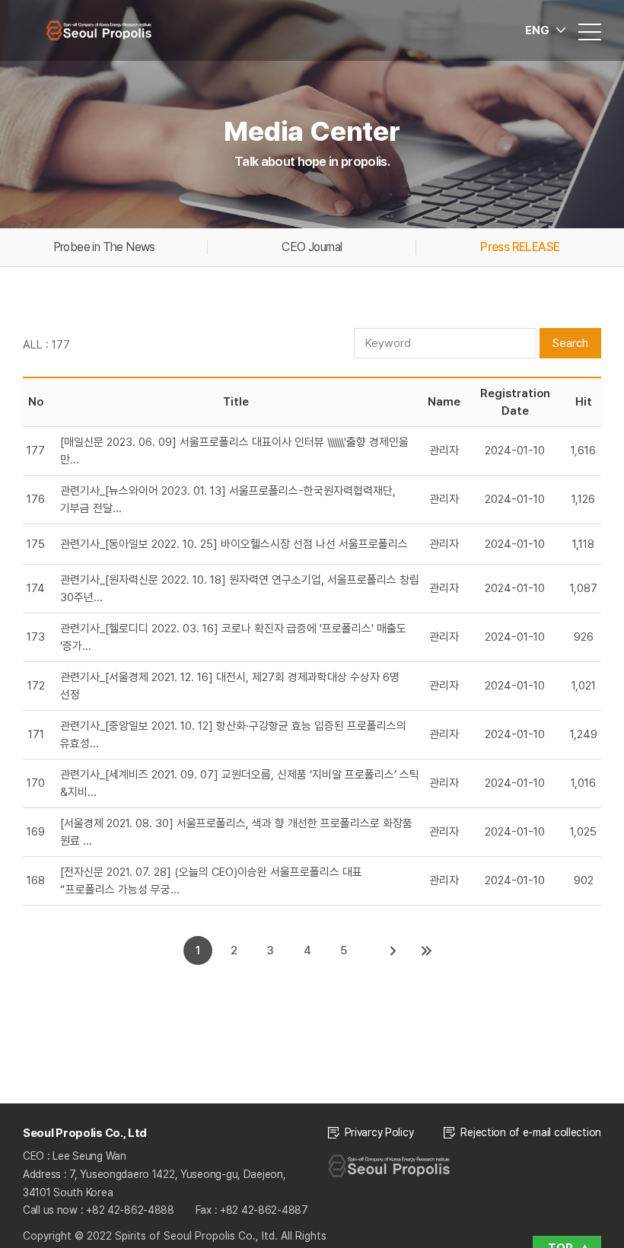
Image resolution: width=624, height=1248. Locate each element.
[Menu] (589, 30)
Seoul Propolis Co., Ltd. (99, 30)
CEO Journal (312, 247)
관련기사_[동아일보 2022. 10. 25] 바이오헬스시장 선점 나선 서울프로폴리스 (234, 544)
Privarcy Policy (379, 1132)
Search (570, 343)
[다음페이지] (393, 950)
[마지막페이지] (426, 950)
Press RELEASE (519, 247)
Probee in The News (104, 247)
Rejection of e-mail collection (530, 1132)
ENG (537, 30)
